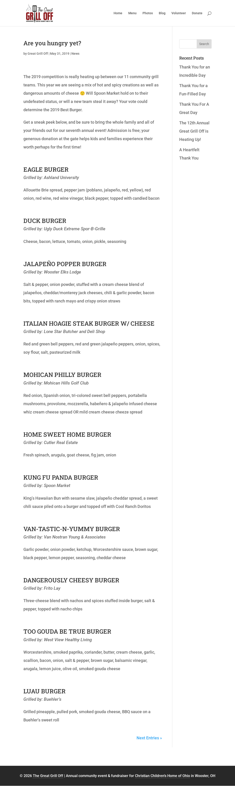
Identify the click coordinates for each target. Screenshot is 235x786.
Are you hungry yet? (52, 43)
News (75, 53)
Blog (162, 13)
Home (118, 13)
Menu (132, 13)
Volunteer (178, 13)
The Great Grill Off (48, 776)
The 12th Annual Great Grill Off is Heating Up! (194, 131)
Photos (148, 13)
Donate (197, 13)
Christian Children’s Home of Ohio (162, 776)
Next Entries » (149, 737)
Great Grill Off (38, 53)
